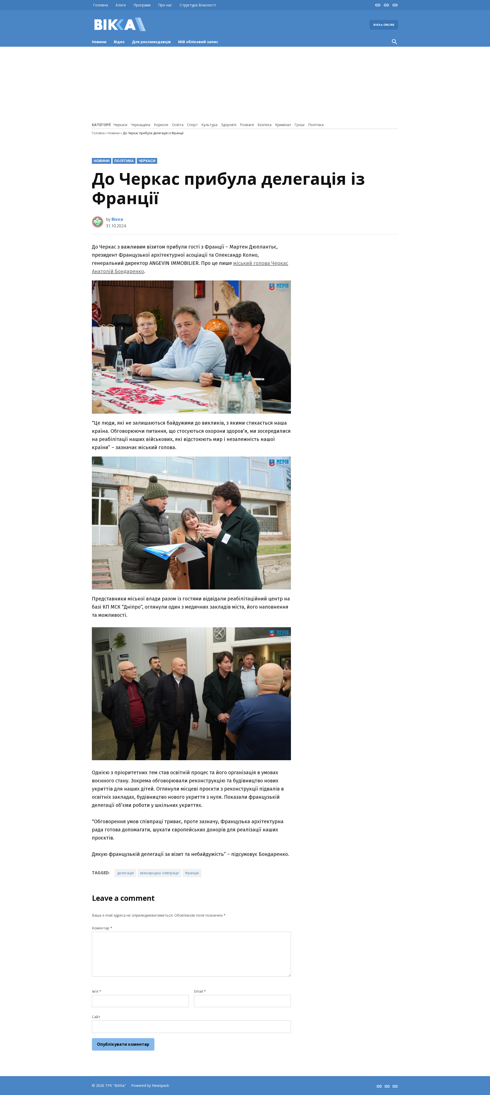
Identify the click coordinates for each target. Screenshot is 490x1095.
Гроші (299, 124)
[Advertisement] (245, 83)
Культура (209, 124)
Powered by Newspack (150, 1085)
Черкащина (140, 124)
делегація (125, 872)
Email (200, 991)
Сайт (96, 1016)
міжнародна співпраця (159, 872)
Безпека (265, 124)
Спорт (192, 124)
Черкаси (120, 124)
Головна (100, 5)
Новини (99, 41)
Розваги (247, 124)
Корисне (161, 124)
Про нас (165, 5)
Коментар (102, 928)
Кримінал (283, 124)
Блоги (121, 5)
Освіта (177, 124)
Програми (142, 5)
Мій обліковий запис (198, 41)
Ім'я (96, 991)
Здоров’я (228, 124)
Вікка (117, 219)
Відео (119, 41)
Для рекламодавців (151, 41)
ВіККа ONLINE (383, 25)
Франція (192, 872)
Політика (316, 124)
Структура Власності (198, 5)
